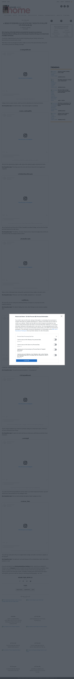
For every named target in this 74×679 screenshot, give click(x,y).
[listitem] (37, 336)
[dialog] (37, 339)
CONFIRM (26, 360)
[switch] (55, 340)
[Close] (62, 316)
